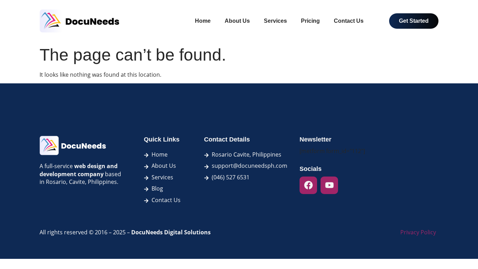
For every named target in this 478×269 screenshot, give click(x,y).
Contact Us (349, 21)
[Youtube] (329, 185)
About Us (237, 21)
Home (203, 21)
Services (275, 21)
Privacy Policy (418, 232)
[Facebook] (308, 185)
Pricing (310, 21)
